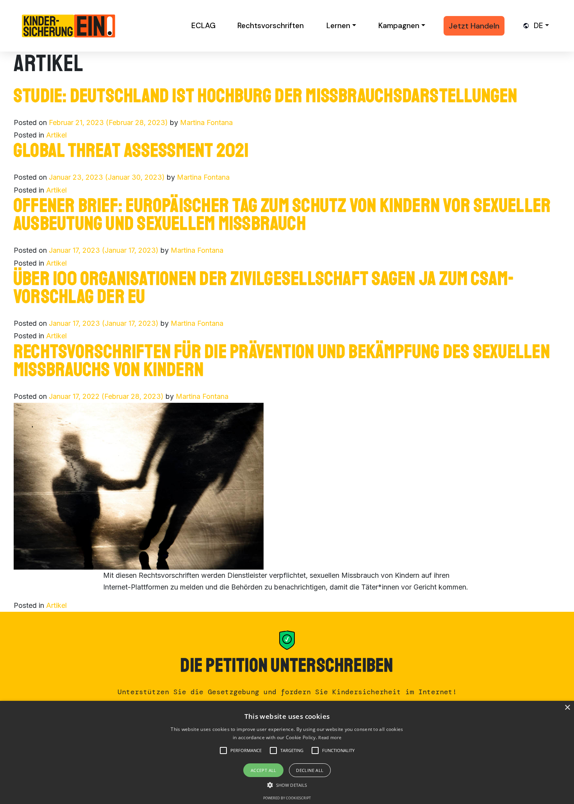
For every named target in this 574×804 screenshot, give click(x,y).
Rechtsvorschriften (270, 25)
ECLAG (203, 25)
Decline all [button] (309, 770)
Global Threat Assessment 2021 (131, 150)
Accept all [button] (263, 770)
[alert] (287, 752)
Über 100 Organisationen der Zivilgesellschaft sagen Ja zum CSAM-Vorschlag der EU (264, 287)
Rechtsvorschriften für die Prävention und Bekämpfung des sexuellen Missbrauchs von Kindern (282, 360)
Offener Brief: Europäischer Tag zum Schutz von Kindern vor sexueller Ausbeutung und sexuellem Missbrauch (282, 214)
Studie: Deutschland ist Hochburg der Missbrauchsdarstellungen (266, 96)
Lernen (338, 25)
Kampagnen (398, 25)
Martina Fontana (206, 122)
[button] (246, 750)
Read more (329, 737)
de (538, 25)
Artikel (56, 135)
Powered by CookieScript (287, 797)
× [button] (567, 708)
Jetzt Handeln (474, 26)
